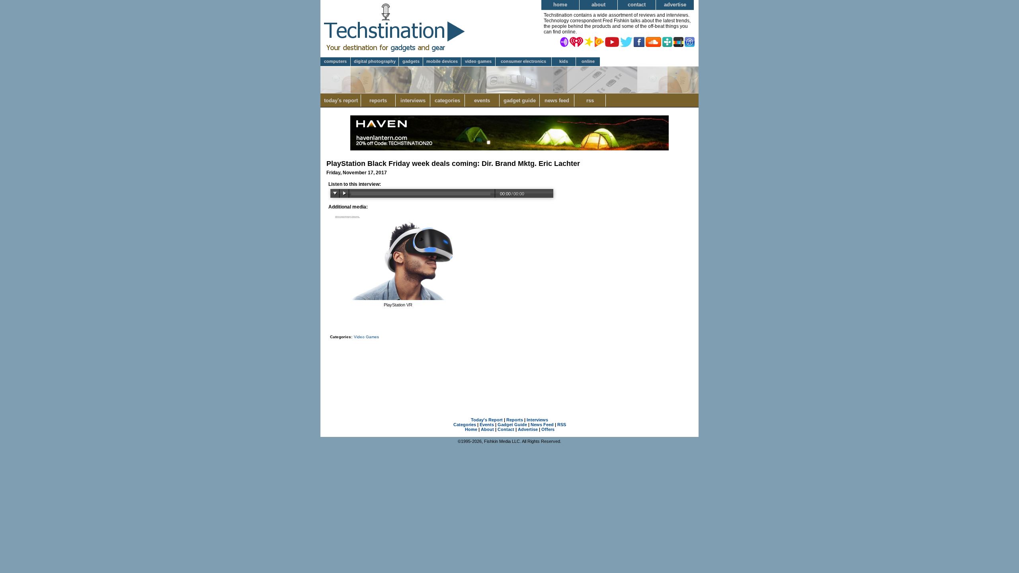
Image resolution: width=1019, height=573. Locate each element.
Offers (547, 429)
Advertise (675, 5)
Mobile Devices (442, 61)
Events (482, 100)
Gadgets (411, 61)
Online (588, 61)
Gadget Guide (520, 100)
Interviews (413, 100)
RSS (590, 100)
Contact (637, 5)
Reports (378, 100)
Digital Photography (375, 61)
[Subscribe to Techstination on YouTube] (612, 41)
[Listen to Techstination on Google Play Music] (599, 41)
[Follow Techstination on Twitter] (626, 41)
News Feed (557, 100)
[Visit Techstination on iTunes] (690, 41)
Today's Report (341, 100)
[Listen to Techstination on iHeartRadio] (576, 41)
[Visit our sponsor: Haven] (509, 149)
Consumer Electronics (523, 61)
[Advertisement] (509, 368)
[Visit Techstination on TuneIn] (667, 41)
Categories (447, 100)
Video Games (478, 61)
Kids (563, 61)
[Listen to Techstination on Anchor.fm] (564, 41)
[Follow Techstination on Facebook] (639, 41)
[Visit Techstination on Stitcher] (678, 41)
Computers (335, 61)
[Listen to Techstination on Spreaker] (588, 41)
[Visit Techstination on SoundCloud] (653, 41)
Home (560, 5)
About (598, 5)
